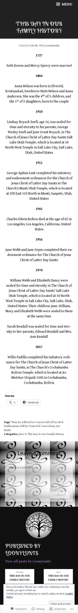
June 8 (22, 434)
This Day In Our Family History (45, 434)
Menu (66, 4)
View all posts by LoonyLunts (28, 561)
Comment (60, 494)
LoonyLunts (52, 45)
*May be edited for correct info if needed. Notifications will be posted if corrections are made (34, 426)
